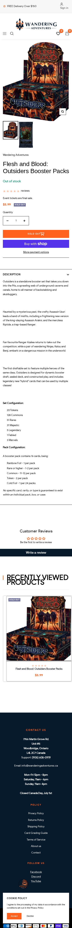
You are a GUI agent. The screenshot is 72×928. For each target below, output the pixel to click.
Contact (36, 853)
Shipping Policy (36, 826)
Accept (14, 916)
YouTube (36, 881)
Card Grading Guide (36, 833)
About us (36, 846)
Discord (36, 876)
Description (12, 274)
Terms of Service (36, 840)
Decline (30, 916)
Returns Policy (36, 820)
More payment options (36, 252)
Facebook (36, 872)
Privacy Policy (36, 813)
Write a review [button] (36, 552)
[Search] (12, 33)
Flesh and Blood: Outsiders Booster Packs (39, 669)
